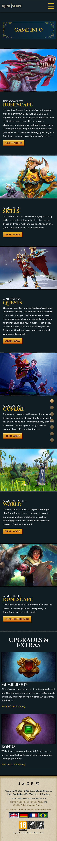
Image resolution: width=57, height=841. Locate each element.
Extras (52, 440)
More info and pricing (13, 706)
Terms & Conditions (19, 802)
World (52, 427)
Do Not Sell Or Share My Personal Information (28, 809)
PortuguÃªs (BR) (43, 815)
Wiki (52, 433)
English (14, 815)
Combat (52, 420)
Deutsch (23, 815)
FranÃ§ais (33, 815)
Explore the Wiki (17, 619)
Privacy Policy (36, 802)
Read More (12, 234)
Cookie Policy (19, 805)
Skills (52, 407)
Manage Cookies (35, 805)
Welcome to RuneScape (52, 401)
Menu (51, 6)
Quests (52, 414)
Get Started (13, 143)
